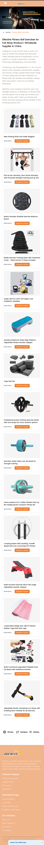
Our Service (7, 830)
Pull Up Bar (6, 785)
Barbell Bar (6, 789)
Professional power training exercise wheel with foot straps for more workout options (21, 421)
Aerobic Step (7, 782)
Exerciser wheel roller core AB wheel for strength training (20, 462)
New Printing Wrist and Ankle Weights (19, 136)
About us (6, 819)
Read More (8, 141)
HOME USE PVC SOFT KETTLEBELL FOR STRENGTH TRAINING (18, 300)
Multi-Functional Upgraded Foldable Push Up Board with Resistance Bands (21, 668)
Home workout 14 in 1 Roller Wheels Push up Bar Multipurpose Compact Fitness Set (21, 503)
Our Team (6, 827)
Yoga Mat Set (9, 381)
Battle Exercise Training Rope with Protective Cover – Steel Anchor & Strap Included (22, 258)
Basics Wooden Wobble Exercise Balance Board (21, 217)
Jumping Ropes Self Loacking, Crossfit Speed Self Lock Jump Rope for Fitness (19, 544)
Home (8, 32)
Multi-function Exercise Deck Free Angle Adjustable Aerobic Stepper (20, 585)
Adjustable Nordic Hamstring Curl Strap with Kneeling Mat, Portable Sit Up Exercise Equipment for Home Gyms (22, 710)
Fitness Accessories (10, 778)
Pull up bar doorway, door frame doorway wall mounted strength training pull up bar (21, 176)
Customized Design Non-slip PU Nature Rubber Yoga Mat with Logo (20, 627)
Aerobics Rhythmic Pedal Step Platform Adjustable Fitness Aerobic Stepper (20, 341)
